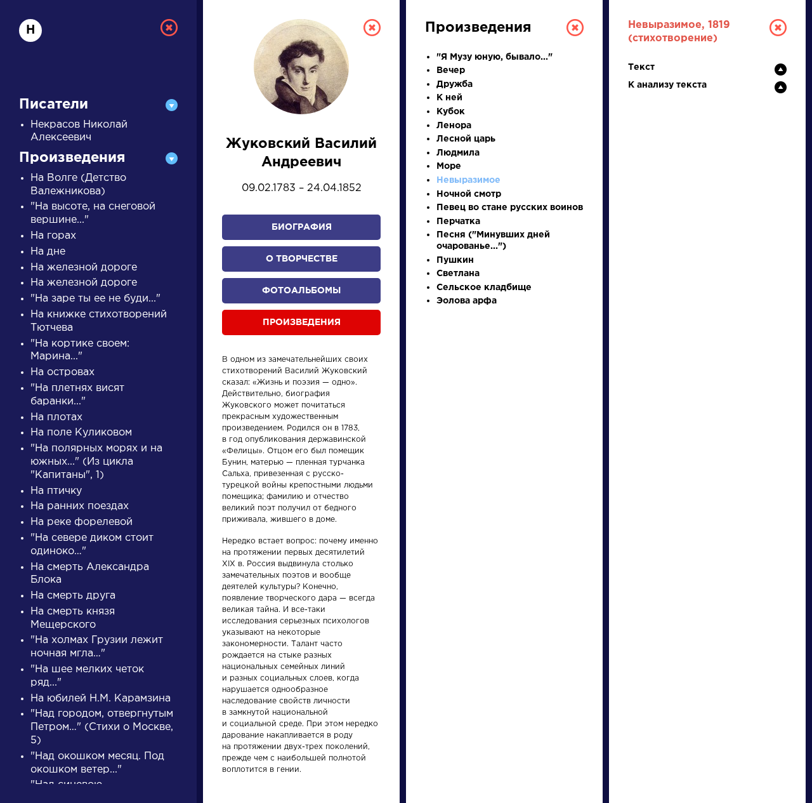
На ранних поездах (79, 506)
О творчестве (301, 259)
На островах (62, 372)
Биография (302, 227)
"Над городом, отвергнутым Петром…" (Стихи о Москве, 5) (101, 727)
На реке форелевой (81, 522)
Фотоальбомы (301, 291)
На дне (47, 251)
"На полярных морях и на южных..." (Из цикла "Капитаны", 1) (96, 462)
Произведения (302, 322)
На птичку (56, 491)
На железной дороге (83, 267)
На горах (53, 236)
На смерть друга (72, 596)
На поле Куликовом (81, 432)
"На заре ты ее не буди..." (95, 298)
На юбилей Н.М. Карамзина (100, 698)
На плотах (56, 417)
